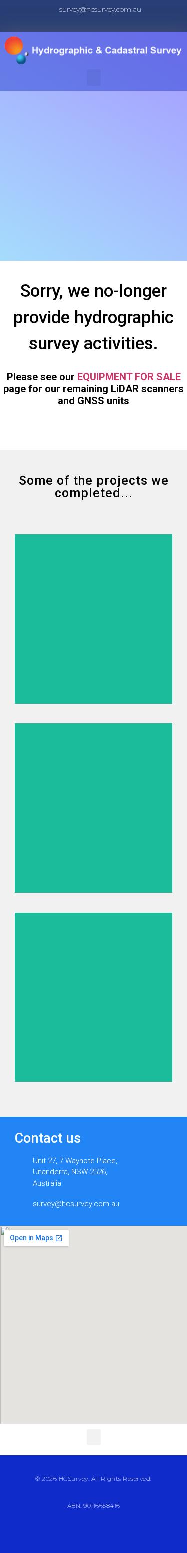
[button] (94, 77)
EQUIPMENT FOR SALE (129, 377)
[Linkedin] (102, 23)
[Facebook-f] (86, 23)
